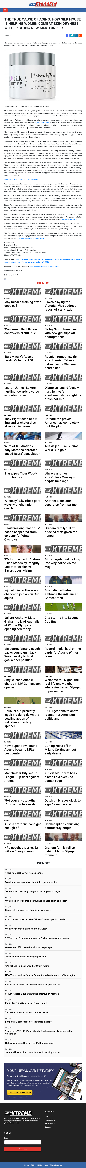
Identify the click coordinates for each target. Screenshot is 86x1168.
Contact (48, 1127)
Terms (47, 1117)
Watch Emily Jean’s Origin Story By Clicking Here (22, 180)
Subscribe (23, 1149)
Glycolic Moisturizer (42, 123)
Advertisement (50, 1124)
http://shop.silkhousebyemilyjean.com (30, 238)
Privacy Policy (50, 1120)
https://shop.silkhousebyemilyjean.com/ (44, 266)
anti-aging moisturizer (69, 220)
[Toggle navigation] (5, 10)
